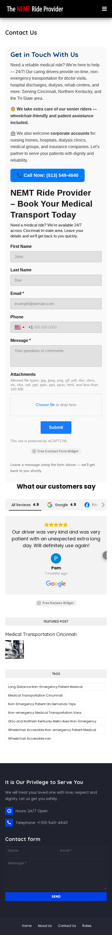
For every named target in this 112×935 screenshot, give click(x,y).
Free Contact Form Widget (58, 451)
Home (27, 926)
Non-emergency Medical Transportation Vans (45, 712)
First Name (21, 246)
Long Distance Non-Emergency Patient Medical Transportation (45, 688)
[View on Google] (56, 558)
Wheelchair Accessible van (29, 738)
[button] (5, 555)
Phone (16, 317)
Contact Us (67, 926)
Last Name (21, 270)
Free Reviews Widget (58, 603)
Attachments (23, 374)
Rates (86, 926)
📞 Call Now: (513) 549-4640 (47, 175)
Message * (20, 340)
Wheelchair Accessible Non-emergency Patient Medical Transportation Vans (52, 731)
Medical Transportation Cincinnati (41, 634)
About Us (45, 926)
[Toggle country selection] (20, 327)
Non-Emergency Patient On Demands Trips (42, 704)
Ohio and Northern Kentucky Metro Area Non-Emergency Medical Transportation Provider (52, 722)
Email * (17, 293)
